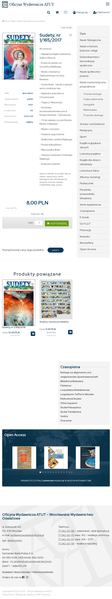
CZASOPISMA (45, 185)
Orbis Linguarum (68, 403)
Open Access (88, 249)
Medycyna (86, 130)
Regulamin (7, 572)
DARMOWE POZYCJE (53, 480)
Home (6, 21)
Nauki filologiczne (90, 40)
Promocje (85, 230)
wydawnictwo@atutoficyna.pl (27, 535)
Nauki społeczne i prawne (90, 74)
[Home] (56, 4)
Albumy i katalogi (90, 177)
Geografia (43, 182)
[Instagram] (27, 577)
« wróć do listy (66, 27)
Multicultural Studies (70, 398)
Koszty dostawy (22, 572)
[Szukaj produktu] (48, 12)
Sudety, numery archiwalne (54, 321)
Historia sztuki (51, 176)
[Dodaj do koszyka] (33, 334)
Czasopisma (87, 210)
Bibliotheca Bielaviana (71, 381)
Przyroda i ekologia (55, 182)
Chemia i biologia (92, 93)
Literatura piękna (90, 153)
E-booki (84, 217)
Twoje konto (7, 594)
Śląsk (53, 185)
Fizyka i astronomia (93, 99)
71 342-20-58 (66, 543)
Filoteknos (65, 385)
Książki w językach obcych (90, 145)
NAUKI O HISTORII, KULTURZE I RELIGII (55, 174)
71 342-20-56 (66, 531)
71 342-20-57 (66, 535)
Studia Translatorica (70, 411)
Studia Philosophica (70, 407)
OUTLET (85, 223)
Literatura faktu (89, 170)
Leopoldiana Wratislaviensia (75, 389)
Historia (42, 176)
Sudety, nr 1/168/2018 (13, 327)
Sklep (13, 21)
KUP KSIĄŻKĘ (59, 223)
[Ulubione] (65, 12)
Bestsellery (86, 242)
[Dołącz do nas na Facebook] (23, 577)
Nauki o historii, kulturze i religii (89, 48)
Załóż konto (103, 12)
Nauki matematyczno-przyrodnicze (31, 21)
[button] (40, 472)
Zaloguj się (82, 12)
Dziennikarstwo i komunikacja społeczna (89, 61)
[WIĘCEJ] (24, 457)
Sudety (59, 185)
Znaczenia (65, 420)
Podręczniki (86, 183)
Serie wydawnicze (90, 204)
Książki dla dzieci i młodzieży (90, 162)
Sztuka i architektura (92, 124)
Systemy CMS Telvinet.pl (38, 594)
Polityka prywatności (42, 572)
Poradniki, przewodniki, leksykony (87, 194)
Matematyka (90, 109)
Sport (83, 136)
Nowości (85, 236)
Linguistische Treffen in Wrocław (77, 394)
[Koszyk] (57, 12)
